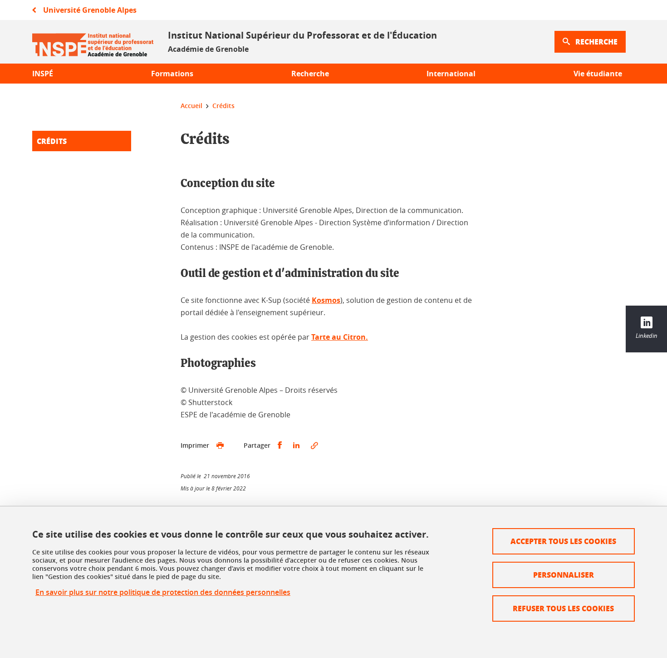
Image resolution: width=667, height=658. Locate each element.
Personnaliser (563, 574)
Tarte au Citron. (339, 337)
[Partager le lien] (314, 445)
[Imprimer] (220, 445)
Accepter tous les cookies (563, 541)
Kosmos (326, 300)
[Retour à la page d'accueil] (92, 41)
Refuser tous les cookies (563, 608)
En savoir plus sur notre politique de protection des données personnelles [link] (162, 592)
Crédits (52, 141)
